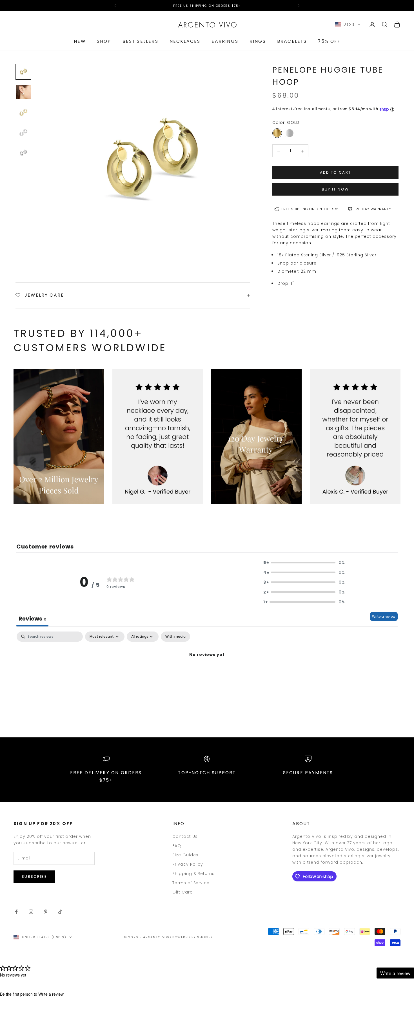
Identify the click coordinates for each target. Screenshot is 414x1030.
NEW (80, 41)
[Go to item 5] (23, 153)
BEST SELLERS (140, 41)
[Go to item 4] (23, 132)
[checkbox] (175, 637)
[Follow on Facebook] (16, 912)
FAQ (176, 845)
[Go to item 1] (23, 72)
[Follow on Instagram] (31, 912)
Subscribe (34, 876)
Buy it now (335, 189)
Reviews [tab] (32, 619)
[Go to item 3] (23, 112)
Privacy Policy (187, 864)
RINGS (258, 41)
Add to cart (335, 172)
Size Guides (185, 855)
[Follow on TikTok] (60, 912)
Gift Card (182, 892)
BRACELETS (292, 41)
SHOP (104, 41)
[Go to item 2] (23, 92)
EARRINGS (225, 41)
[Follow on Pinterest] (45, 912)
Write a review (383, 616)
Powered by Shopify (192, 937)
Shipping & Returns (193, 873)
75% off (329, 41)
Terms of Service (191, 883)
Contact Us (185, 836)
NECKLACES (185, 41)
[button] (304, 562)
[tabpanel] (207, 673)
